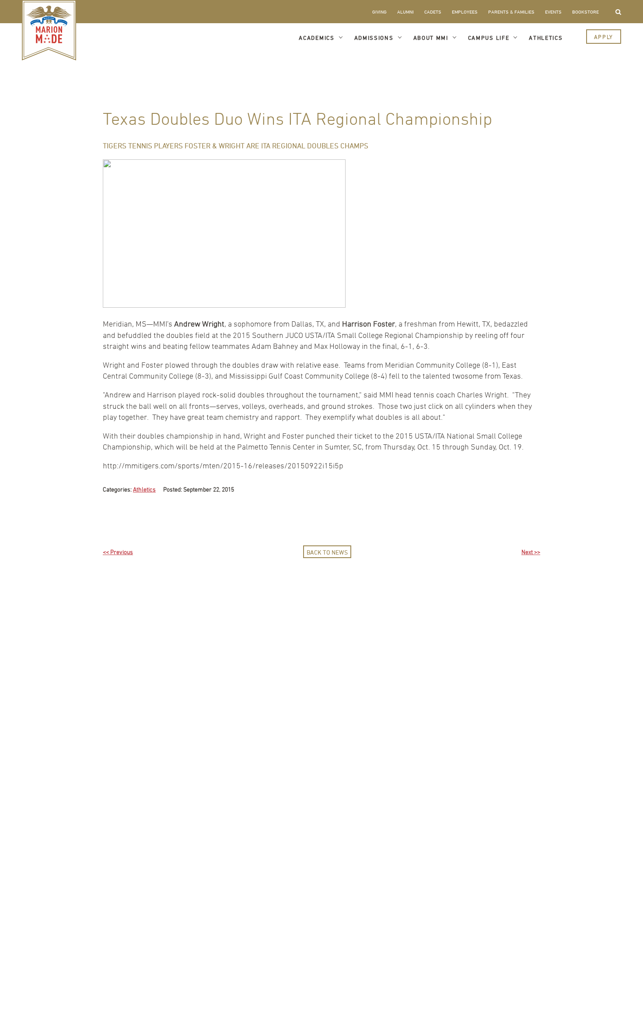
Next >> (530, 551)
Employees (465, 11)
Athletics (546, 37)
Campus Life (489, 37)
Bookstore (585, 11)
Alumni (405, 11)
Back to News (327, 552)
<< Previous (118, 551)
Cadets (432, 11)
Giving (379, 11)
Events (553, 11)
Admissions (374, 37)
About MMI (430, 37)
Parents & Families (511, 11)
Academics (316, 37)
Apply (603, 36)
